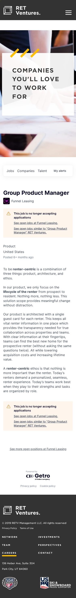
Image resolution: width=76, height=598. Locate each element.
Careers (9, 552)
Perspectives (49, 545)
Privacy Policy (9, 528)
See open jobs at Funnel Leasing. (36, 223)
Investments (49, 537)
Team (6, 545)
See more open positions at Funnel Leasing (38, 449)
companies (25, 171)
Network (10, 537)
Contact (45, 552)
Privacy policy (28, 485)
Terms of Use (26, 528)
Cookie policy (48, 485)
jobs (10, 171)
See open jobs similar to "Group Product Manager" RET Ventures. (40, 230)
